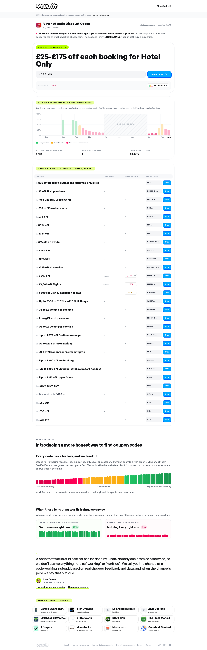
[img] (103, 125)
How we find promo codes (102, 645)
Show (167, 183)
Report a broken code (125, 645)
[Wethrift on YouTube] (170, 645)
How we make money (100, 15)
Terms (148, 645)
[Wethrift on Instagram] (164, 645)
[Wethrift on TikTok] (159, 645)
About (66, 645)
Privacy (140, 645)
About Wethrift (164, 6)
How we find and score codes (50, 587)
